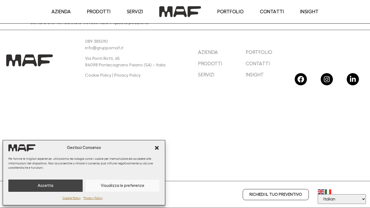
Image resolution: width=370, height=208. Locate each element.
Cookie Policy (72, 198)
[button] (157, 148)
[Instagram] (327, 79)
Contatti (272, 11)
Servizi (135, 11)
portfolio (259, 52)
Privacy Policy (93, 198)
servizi (206, 74)
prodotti (210, 63)
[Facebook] (301, 79)
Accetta (45, 186)
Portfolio (230, 11)
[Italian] (328, 191)
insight (255, 74)
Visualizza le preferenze (122, 186)
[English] (321, 191)
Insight (309, 11)
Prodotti (99, 11)
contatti (258, 63)
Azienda (61, 11)
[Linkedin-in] (353, 79)
